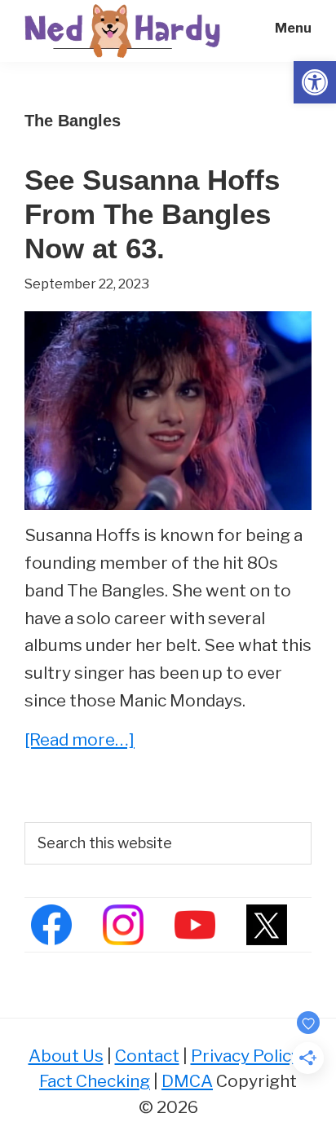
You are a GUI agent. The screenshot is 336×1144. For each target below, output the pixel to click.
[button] (315, 82)
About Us (66, 1055)
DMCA (187, 1081)
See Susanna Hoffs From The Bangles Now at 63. (152, 214)
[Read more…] (79, 741)
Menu (293, 28)
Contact (147, 1055)
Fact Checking (94, 1081)
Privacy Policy (245, 1055)
